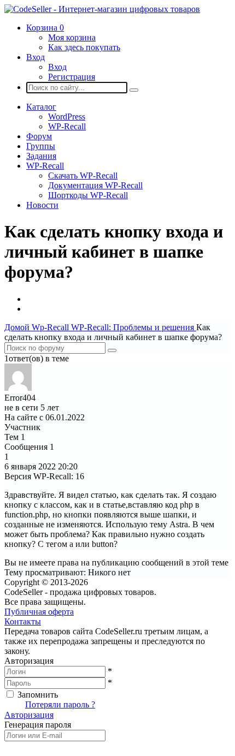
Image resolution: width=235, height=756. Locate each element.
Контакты (22, 621)
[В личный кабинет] (18, 387)
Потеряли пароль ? (60, 704)
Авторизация (29, 714)
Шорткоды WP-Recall (88, 195)
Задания (41, 155)
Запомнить (37, 694)
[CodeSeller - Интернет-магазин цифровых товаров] (102, 9)
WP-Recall (67, 126)
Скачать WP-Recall (83, 175)
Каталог (41, 106)
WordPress (66, 116)
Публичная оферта (39, 611)
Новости (42, 205)
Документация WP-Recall (95, 185)
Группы (40, 146)
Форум (39, 136)
